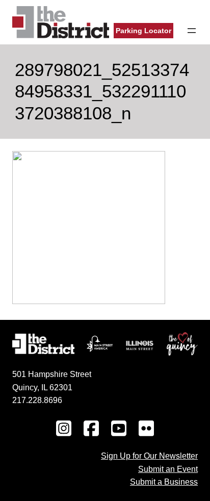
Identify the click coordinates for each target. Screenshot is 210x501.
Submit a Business (164, 481)
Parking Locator (143, 31)
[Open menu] (192, 30)
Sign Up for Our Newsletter (149, 455)
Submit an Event (168, 468)
